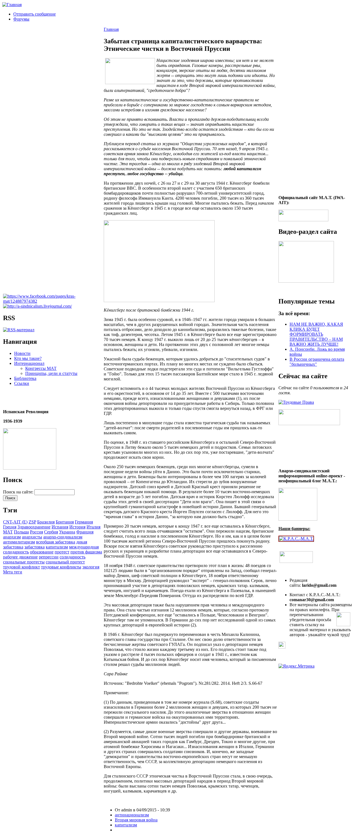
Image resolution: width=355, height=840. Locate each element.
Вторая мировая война (136, 820)
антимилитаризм (19, 542)
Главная (111, 29)
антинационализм (132, 815)
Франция (84, 532)
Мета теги (12, 572)
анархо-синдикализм (62, 537)
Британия (65, 522)
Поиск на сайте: (18, 492)
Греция (9, 527)
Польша (21, 532)
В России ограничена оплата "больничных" (317, 362)
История (77, 527)
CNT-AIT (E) (15, 522)
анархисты (32, 537)
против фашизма (86, 552)
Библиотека (25, 378)
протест (62, 552)
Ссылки (21, 383)
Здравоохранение (33, 527)
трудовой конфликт (21, 567)
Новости (22, 353)
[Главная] (12, 4)
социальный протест (65, 562)
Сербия (51, 532)
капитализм (57, 547)
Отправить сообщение (34, 14)
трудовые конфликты (61, 567)
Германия (84, 522)
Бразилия (46, 522)
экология (90, 567)
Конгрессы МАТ (41, 368)
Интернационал (29, 363)
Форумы (21, 19)
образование (42, 552)
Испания (60, 527)
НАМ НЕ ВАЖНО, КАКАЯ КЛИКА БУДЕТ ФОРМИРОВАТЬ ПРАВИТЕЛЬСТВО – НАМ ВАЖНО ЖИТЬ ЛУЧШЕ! (316, 334)
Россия (36, 532)
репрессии (49, 557)
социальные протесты (24, 562)
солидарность (72, 557)
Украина (67, 532)
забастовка (34, 547)
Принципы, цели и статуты (51, 373)
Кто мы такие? (28, 358)
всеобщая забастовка (55, 542)
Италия (93, 527)
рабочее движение (20, 557)
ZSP (32, 522)
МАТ (8, 532)
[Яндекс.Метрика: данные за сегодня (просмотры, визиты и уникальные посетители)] (296, 666)
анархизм (12, 537)
